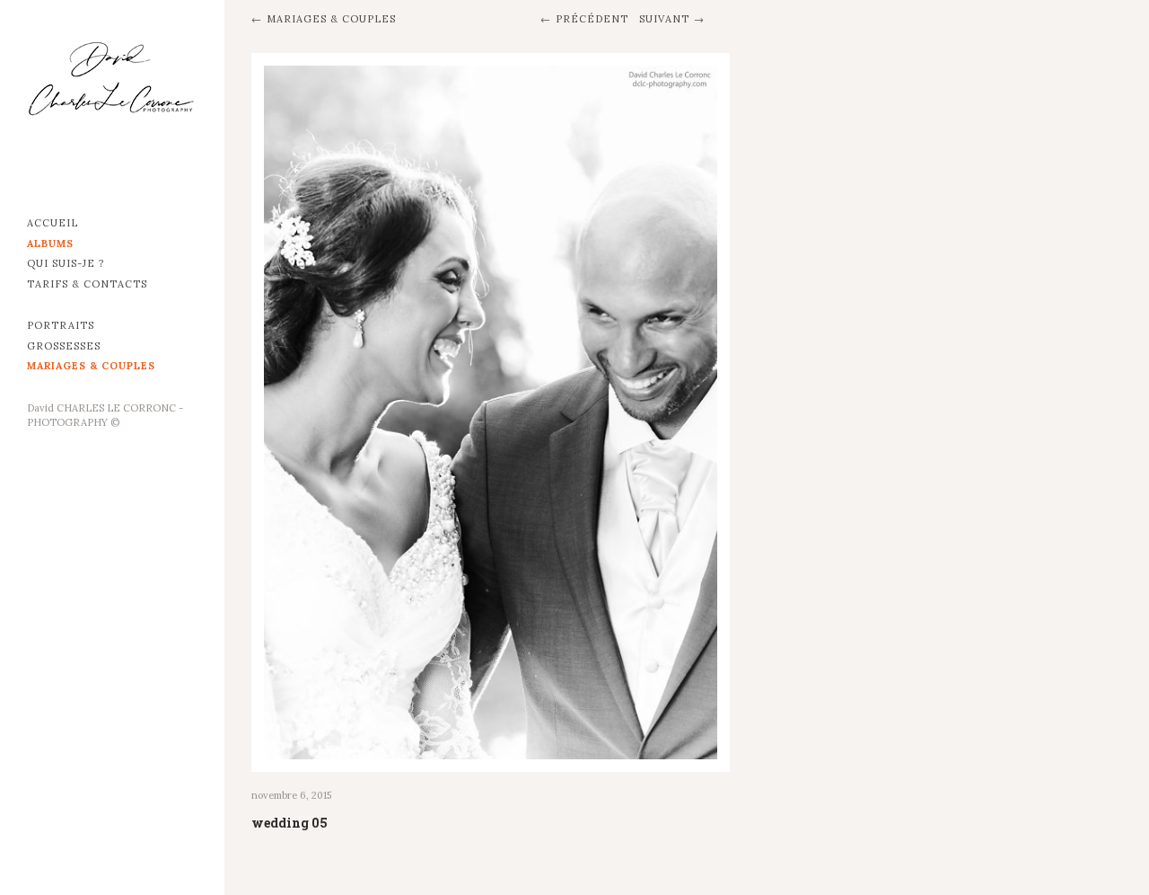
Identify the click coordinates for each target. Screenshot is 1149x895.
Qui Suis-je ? (65, 263)
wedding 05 (289, 822)
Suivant (664, 19)
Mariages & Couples (91, 365)
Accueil (52, 223)
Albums (50, 243)
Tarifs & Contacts (87, 284)
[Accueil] (112, 99)
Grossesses (64, 346)
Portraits (60, 325)
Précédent (592, 19)
